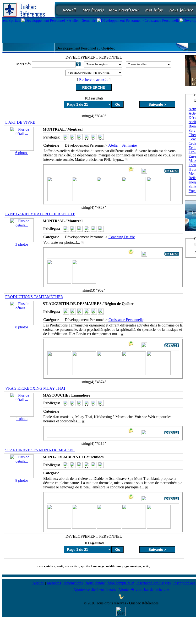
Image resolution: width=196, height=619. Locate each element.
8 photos (21, 327)
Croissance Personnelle (126, 320)
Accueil (38, 583)
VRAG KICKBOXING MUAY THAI (35, 388)
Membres (54, 583)
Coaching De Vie (122, 237)
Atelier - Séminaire (122, 145)
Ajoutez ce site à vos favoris (94, 589)
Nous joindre (95, 583)
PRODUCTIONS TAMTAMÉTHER (34, 297)
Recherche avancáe (93, 79)
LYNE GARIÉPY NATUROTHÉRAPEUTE (40, 214)
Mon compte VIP (121, 583)
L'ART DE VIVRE (20, 122)
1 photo (21, 419)
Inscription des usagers (153, 583)
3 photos (21, 244)
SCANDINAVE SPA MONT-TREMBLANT (40, 450)
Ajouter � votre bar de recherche (143, 589)
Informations (73, 583)
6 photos (21, 153)
